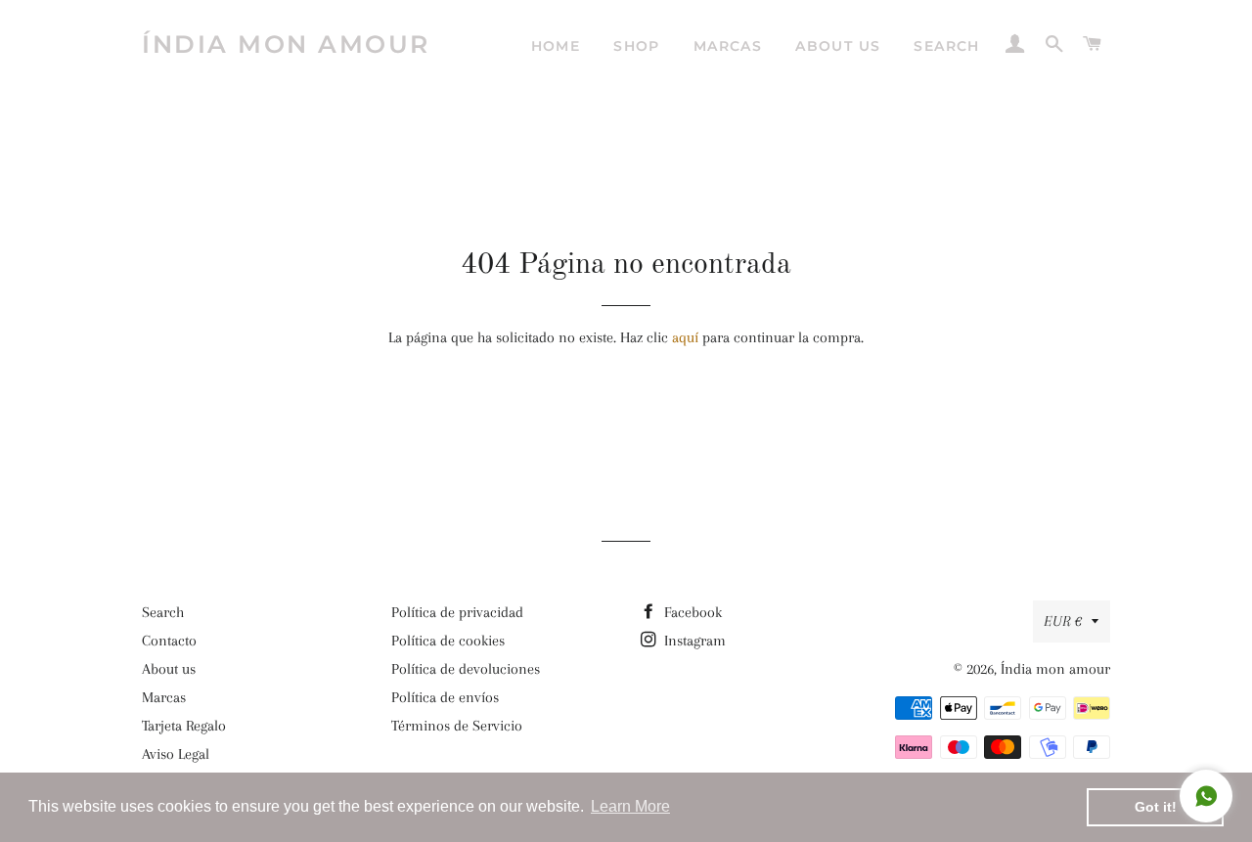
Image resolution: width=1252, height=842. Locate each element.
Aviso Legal (175, 754)
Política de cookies (448, 640)
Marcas (727, 46)
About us (837, 46)
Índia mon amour (286, 44)
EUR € (1063, 621)
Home (556, 46)
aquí (685, 337)
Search (946, 46)
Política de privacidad (457, 612)
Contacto (169, 640)
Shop (636, 46)
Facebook (691, 612)
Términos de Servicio (456, 725)
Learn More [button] (630, 806)
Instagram (693, 640)
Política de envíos (445, 697)
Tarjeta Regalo (184, 725)
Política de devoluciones (465, 669)
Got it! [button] (1156, 807)
